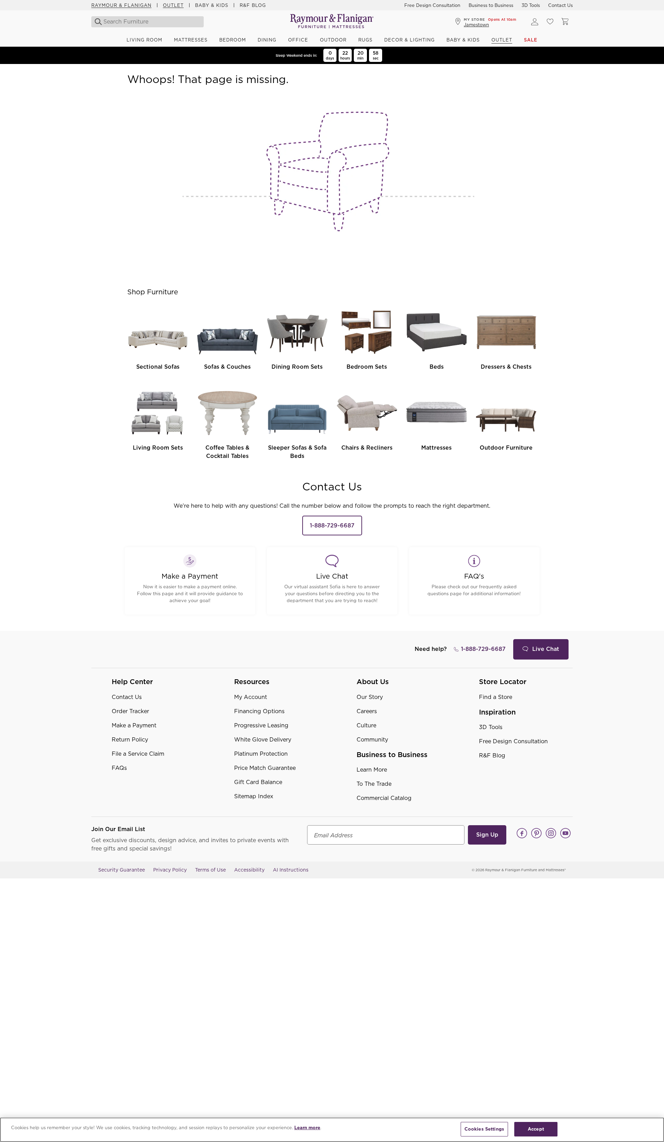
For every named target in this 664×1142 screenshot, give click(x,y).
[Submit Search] (96, 22)
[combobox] (148, 22)
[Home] (332, 21)
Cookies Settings (484, 1129)
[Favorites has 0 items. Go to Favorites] (549, 22)
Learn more (307, 1127)
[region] (332, 1129)
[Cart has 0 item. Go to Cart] (565, 22)
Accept (536, 1129)
